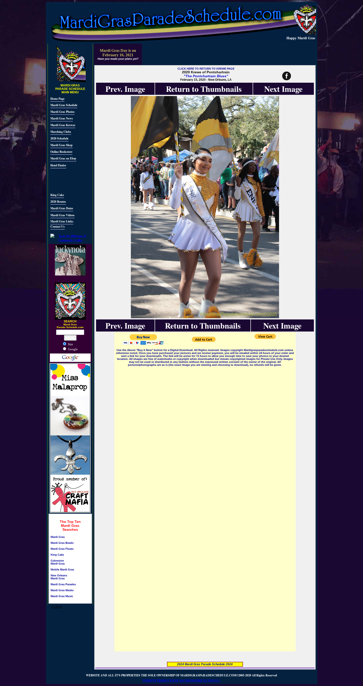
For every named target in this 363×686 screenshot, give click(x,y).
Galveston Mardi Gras (58, 562)
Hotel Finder (58, 165)
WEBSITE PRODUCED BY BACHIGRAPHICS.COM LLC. (181, 680)
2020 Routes (58, 201)
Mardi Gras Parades (63, 584)
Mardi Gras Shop (61, 145)
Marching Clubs (60, 132)
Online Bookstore (61, 152)
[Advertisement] (65, 180)
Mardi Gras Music (62, 596)
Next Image (283, 89)
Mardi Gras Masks (62, 590)
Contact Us (57, 226)
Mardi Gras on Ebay (63, 158)
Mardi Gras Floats (62, 548)
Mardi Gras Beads (62, 542)
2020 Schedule (59, 138)
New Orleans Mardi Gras (59, 577)
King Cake (57, 195)
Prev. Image (125, 89)
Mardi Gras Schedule (63, 105)
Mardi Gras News (61, 118)
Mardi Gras (58, 536)
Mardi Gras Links (61, 221)
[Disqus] (205, 429)
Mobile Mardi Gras (62, 569)
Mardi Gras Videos (62, 215)
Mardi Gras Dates (61, 208)
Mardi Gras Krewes (62, 125)
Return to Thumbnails (204, 89)
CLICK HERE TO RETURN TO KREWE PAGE (206, 68)
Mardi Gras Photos (62, 112)
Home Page (57, 99)
